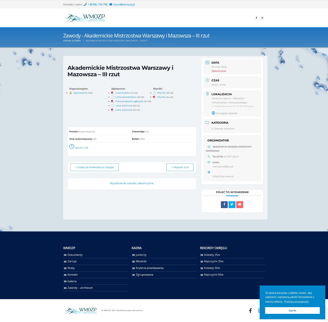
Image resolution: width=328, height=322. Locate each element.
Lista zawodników (125, 97)
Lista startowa (123, 105)
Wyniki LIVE (81, 147)
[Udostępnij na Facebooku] (224, 204)
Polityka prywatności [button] (296, 301)
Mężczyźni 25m (213, 261)
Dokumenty (75, 255)
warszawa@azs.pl (223, 166)
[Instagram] (262, 17)
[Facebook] (256, 17)
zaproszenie (80, 92)
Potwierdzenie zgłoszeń (129, 101)
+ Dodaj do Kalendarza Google (94, 167)
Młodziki (141, 261)
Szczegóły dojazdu (227, 113)
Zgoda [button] (292, 310)
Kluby (71, 268)
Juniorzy (141, 255)
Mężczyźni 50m (213, 274)
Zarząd (71, 261)
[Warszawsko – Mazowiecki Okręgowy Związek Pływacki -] (84, 18)
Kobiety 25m (212, 255)
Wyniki (161, 92)
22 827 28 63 (231, 156)
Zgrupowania (144, 274)
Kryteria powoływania (149, 268)
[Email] (239, 204)
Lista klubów (122, 92)
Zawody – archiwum (80, 288)
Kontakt (72, 274)
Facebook (250, 310)
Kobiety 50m (212, 268)
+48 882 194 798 (97, 4)
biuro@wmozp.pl (124, 4)
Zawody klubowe (224, 128)
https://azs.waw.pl (223, 176)
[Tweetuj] (232, 204)
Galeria (72, 281)
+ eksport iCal (180, 167)
